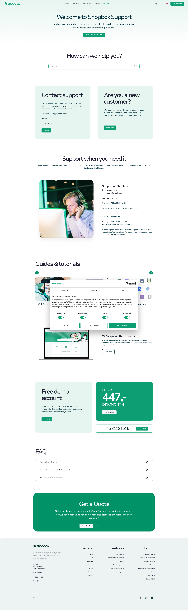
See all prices (109, 412)
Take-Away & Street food (147, 557)
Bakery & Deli (150, 579)
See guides (110, 128)
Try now (47, 419)
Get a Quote (86, 526)
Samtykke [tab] (64, 290)
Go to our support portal (94, 35)
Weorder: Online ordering (116, 557)
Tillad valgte (94, 325)
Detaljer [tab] (94, 290)
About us (91, 572)
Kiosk (153, 572)
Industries (76, 4)
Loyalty (122, 561)
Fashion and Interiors (148, 561)
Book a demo (101, 526)
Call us (46, 130)
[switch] (83, 317)
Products (66, 4)
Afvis (66, 325)
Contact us (142, 428)
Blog (92, 557)
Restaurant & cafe (149, 554)
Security (91, 568)
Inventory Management (117, 565)
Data (122, 575)
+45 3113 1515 (47, 123)
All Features (120, 554)
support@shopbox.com (57, 114)
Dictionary (90, 561)
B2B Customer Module (117, 568)
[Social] (141, 598)
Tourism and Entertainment (146, 568)
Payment (121, 572)
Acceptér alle (122, 325)
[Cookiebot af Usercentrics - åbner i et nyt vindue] (127, 283)
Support (106, 4)
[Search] (135, 66)
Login (92, 554)
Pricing (97, 4)
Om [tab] (123, 290)
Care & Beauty (150, 565)
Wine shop (151, 575)
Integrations (87, 4)
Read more (108, 351)
